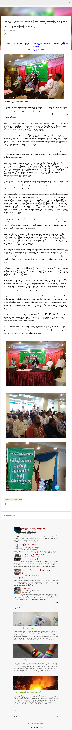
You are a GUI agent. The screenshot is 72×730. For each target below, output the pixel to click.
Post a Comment (9, 515)
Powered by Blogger (37, 723)
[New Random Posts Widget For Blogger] (56, 602)
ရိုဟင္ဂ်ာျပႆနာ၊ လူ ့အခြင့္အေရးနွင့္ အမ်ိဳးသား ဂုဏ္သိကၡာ (29, 692)
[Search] (8, 2)
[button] (5, 34)
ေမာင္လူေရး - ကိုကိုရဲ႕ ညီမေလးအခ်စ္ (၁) (25, 660)
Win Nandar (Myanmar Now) (13, 499)
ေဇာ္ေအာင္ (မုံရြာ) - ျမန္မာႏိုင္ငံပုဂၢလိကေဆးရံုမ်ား (29, 628)
